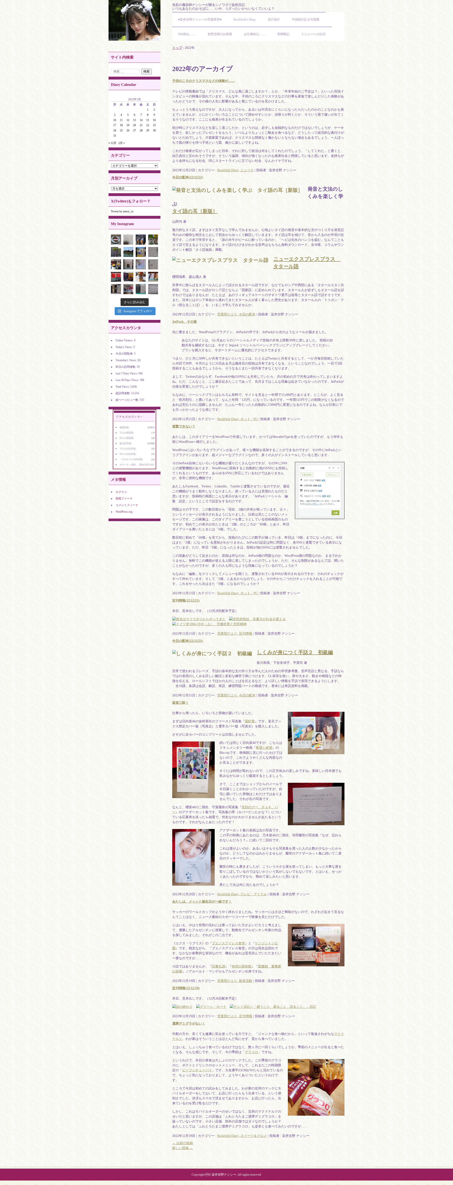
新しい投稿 (182, 1148)
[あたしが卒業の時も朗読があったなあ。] (153, 252)
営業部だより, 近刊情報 (234, 633)
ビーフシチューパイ (197, 1070)
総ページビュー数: (128, 400)
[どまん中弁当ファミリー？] (128, 277)
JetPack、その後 (184, 321)
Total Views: (123, 386)
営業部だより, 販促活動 (234, 981)
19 (127, 125)
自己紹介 (274, 19)
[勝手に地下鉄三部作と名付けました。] (128, 289)
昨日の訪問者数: (126, 366)
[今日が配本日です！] (141, 239)
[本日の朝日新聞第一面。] (128, 239)
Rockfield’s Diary (245, 19)
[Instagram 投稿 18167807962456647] (116, 239)
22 (147, 125)
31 (114, 135)
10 (114, 120)
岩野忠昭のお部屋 (220, 34)
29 (147, 130)
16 (154, 120)
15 (147, 120)
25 (121, 130)
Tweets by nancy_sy (122, 211)
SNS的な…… (187, 34)
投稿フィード (124, 498)
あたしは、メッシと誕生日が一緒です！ (202, 901)
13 (134, 120)
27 (134, 130)
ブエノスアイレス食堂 (228, 943)
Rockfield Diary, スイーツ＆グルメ (242, 1136)
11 (121, 120)
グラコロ (251, 1052)
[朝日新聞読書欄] (153, 264)
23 (154, 125)
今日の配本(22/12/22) (187, 177)
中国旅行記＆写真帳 (305, 19)
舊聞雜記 (283, 34)
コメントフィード (127, 505)
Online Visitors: (125, 340)
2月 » (121, 143)
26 (127, 130)
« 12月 (112, 143)
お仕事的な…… (254, 34)
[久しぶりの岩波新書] (116, 277)
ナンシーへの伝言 (313, 34)
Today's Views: (124, 347)
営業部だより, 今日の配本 (236, 314)
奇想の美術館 (242, 966)
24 (114, 130)
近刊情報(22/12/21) (186, 600)
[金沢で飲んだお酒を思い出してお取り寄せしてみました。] (116, 289)
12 (127, 120)
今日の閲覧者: (125, 353)
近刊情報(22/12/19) (186, 988)
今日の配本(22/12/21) (187, 641)
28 (141, 130)
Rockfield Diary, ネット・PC (237, 419)
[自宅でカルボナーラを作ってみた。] (116, 264)
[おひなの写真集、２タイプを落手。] (153, 277)
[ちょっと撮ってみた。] (141, 264)
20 (134, 125)
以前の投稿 (182, 1143)
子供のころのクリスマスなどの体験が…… (203, 81)
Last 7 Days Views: (127, 373)
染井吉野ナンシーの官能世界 (134, 20)
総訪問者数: (123, 393)
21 (141, 125)
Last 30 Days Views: (128, 380)
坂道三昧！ (180, 702)
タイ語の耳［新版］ (195, 211)
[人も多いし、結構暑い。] (128, 252)
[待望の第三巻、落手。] (141, 252)
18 (121, 125)
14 (141, 120)
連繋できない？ (183, 426)
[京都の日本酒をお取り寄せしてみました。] (153, 239)
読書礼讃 (218, 966)
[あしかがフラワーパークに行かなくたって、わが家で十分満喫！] (116, 252)
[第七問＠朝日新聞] (153, 289)
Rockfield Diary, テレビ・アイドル (242, 894)
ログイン (121, 492)
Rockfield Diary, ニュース (235, 170)
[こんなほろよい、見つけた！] (141, 277)
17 (114, 125)
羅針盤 (250, 721)
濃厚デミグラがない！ (188, 1023)
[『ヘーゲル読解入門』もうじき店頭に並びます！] (141, 289)
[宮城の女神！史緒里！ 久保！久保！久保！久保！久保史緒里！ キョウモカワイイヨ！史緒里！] (128, 264)
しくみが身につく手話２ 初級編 (295, 652)
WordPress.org (124, 511)
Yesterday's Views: (127, 360)
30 (154, 130)
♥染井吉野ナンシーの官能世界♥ (200, 19)
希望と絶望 (264, 748)
